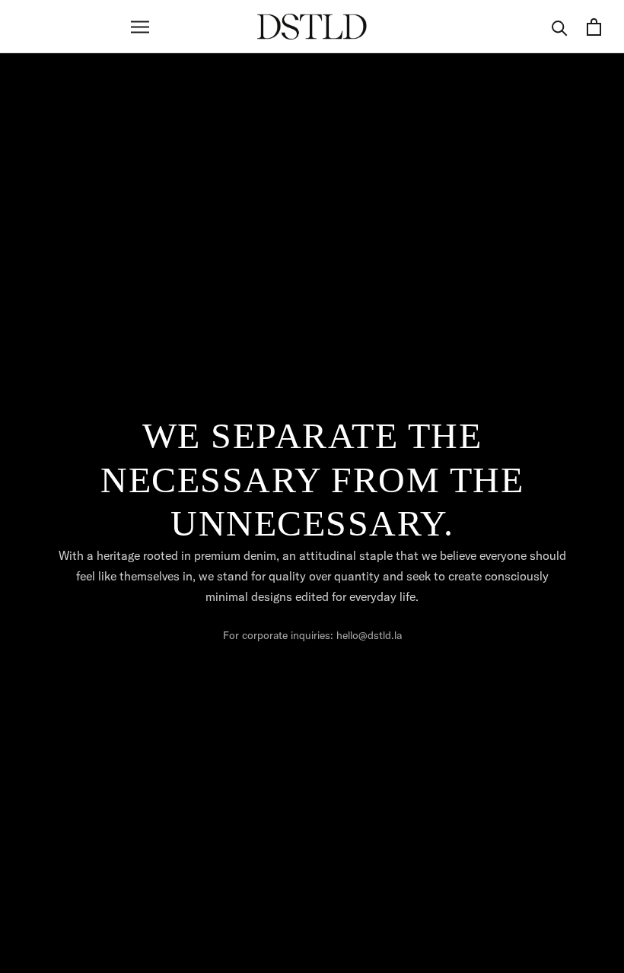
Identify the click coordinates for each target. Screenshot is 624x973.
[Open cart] (594, 27)
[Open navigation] (140, 27)
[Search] (560, 27)
